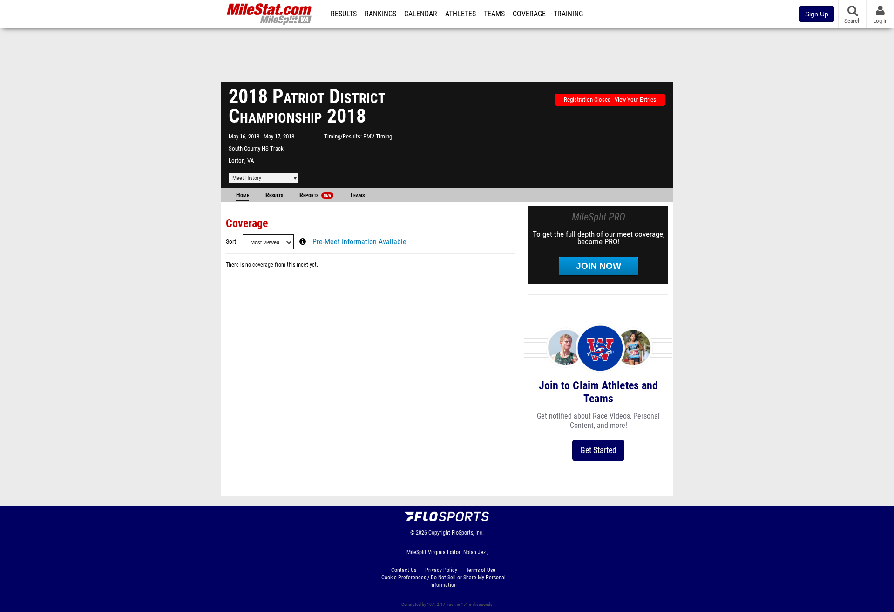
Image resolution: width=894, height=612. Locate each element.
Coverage (529, 14)
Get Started (598, 450)
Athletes (460, 14)
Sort (231, 242)
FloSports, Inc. (468, 532)
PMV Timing (377, 136)
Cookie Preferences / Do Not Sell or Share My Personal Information (443, 581)
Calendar (420, 14)
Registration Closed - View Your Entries (610, 99)
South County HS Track (256, 148)
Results (344, 14)
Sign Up (816, 14)
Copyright (439, 532)
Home (242, 195)
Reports (315, 195)
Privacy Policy (441, 570)
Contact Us (403, 570)
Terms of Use (480, 570)
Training (568, 14)
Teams (494, 14)
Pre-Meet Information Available (359, 242)
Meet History (246, 178)
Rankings (380, 14)
